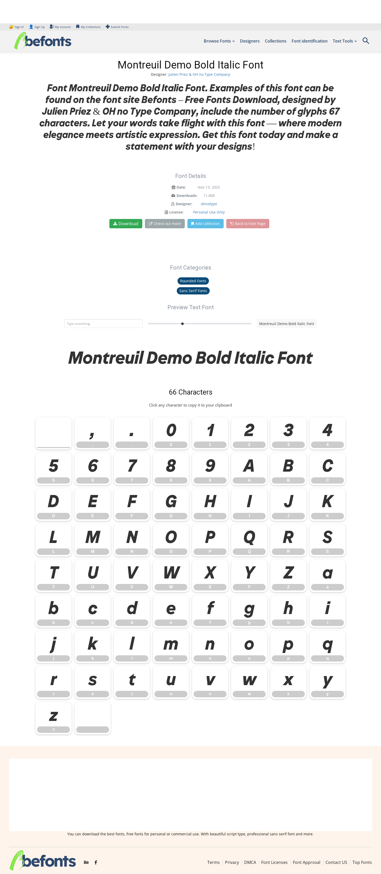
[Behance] (86, 862)
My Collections (91, 27)
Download (128, 223)
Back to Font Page (250, 223)
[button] (365, 42)
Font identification (310, 41)
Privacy (232, 862)
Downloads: (187, 195)
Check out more (167, 223)
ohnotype (209, 203)
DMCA (250, 862)
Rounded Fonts (193, 280)
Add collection (207, 223)
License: (176, 212)
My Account (63, 27)
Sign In (17, 27)
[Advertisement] (190, 795)
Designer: (184, 203)
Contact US (336, 862)
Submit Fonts (120, 27)
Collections (275, 41)
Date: (181, 187)
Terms (213, 862)
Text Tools (343, 41)
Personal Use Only (209, 212)
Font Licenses (274, 862)
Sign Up (37, 27)
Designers (250, 41)
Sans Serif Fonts (193, 290)
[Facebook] (96, 862)
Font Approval (306, 862)
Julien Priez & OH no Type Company (199, 74)
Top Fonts (362, 862)
